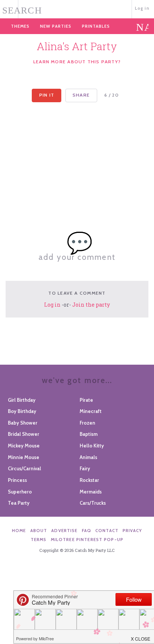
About (38, 530)
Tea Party (19, 503)
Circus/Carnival (24, 468)
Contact (106, 530)
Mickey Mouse (24, 446)
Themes (20, 26)
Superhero (20, 492)
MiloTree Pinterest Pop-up (87, 539)
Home (19, 530)
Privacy (132, 530)
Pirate (86, 400)
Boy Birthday (22, 411)
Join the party (91, 304)
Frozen (87, 423)
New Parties (55, 26)
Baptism (89, 434)
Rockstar (89, 480)
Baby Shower (22, 423)
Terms (39, 539)
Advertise (64, 530)
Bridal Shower (23, 434)
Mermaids (91, 492)
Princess (17, 480)
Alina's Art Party (77, 46)
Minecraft (91, 411)
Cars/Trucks (93, 503)
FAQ (86, 530)
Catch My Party (76, 8)
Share (81, 95)
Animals (88, 457)
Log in (142, 8)
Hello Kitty (92, 446)
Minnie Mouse (23, 457)
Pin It (46, 95)
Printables (96, 26)
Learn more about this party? (77, 61)
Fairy (85, 468)
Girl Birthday (22, 400)
